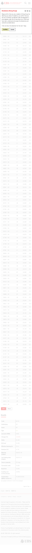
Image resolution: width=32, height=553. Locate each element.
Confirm (5, 29)
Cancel (12, 29)
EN (29, 11)
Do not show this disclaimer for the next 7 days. (14, 26)
